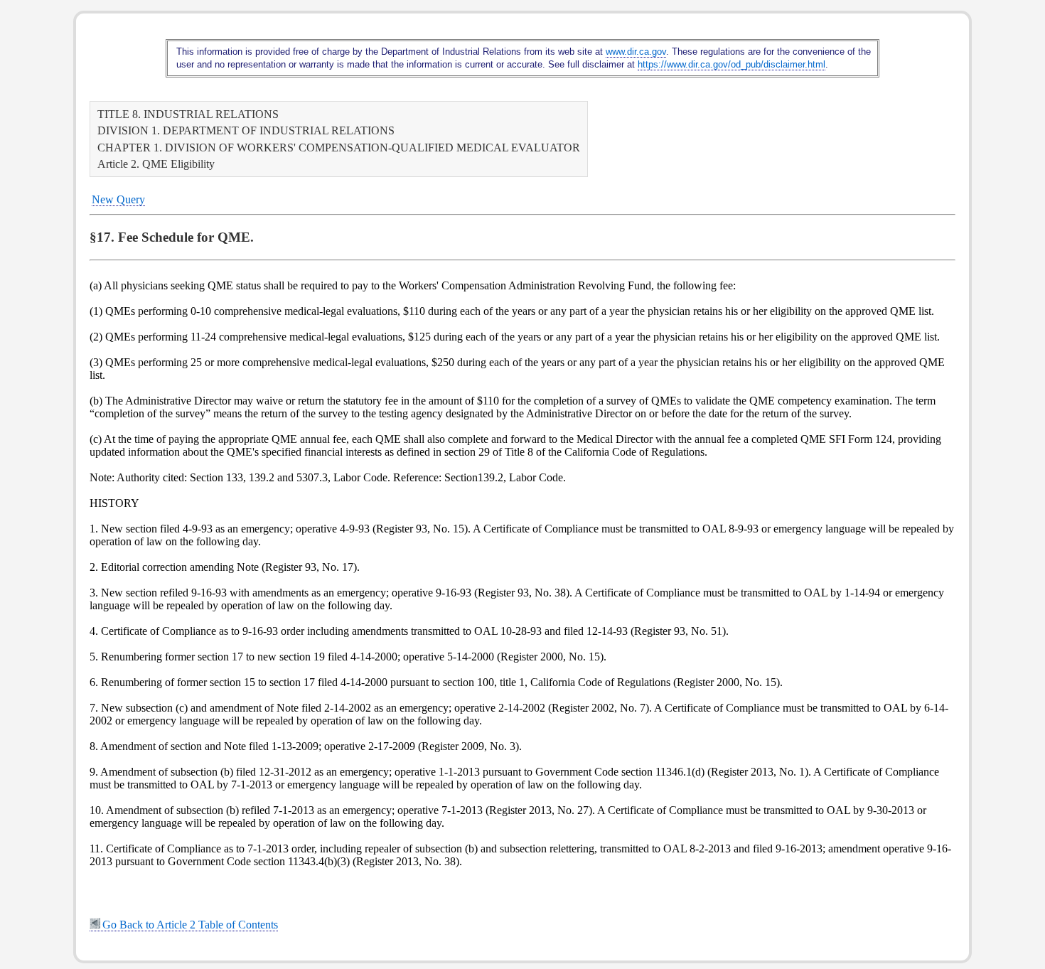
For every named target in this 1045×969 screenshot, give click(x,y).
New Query (118, 199)
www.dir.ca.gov (636, 51)
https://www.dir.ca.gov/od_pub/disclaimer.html (731, 64)
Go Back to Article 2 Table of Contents (190, 925)
